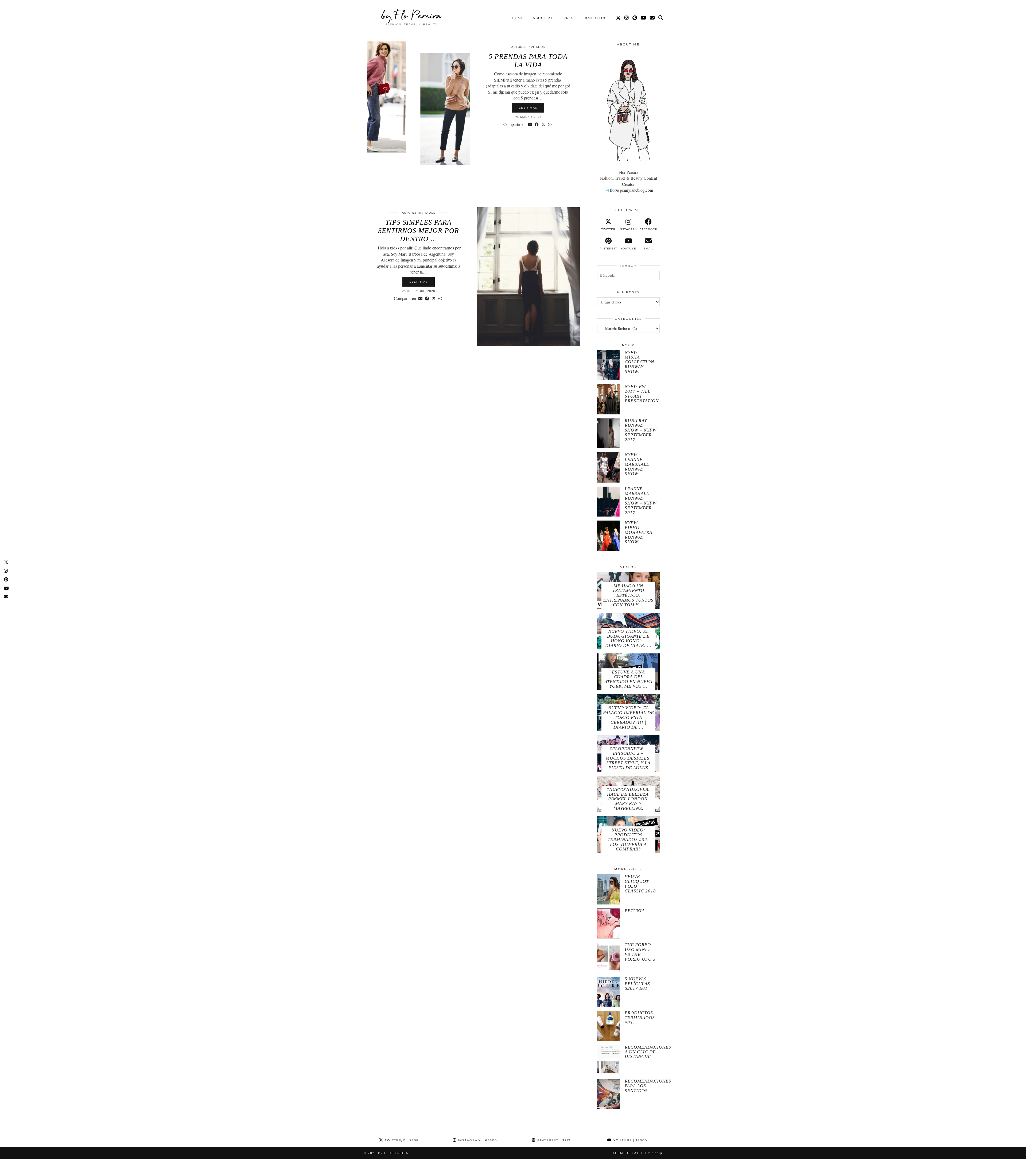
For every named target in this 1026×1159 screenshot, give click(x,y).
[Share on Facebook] (536, 124)
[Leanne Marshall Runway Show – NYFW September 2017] (608, 502)
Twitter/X (401, 1140)
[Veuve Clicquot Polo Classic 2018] (608, 889)
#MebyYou (596, 18)
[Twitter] (618, 18)
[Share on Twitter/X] (543, 124)
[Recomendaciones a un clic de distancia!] (608, 1060)
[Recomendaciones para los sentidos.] (608, 1094)
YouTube (629, 1140)
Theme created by (637, 1153)
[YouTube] (644, 18)
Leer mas (528, 107)
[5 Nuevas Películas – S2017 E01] (608, 992)
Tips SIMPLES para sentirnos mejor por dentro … (418, 230)
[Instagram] (626, 18)
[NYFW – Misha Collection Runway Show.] (608, 365)
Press (569, 18)
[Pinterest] (635, 18)
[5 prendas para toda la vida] (418, 110)
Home (518, 18)
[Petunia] (608, 923)
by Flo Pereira (411, 15)
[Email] (652, 18)
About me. (543, 18)
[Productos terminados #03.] (608, 1026)
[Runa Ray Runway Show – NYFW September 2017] (608, 433)
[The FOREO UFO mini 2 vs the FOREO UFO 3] (608, 957)
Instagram (477, 1140)
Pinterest (553, 1140)
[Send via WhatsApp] (550, 124)
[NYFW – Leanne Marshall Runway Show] (608, 467)
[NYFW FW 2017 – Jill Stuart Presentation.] (608, 399)
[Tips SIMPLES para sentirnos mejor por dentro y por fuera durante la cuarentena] (528, 276)
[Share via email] (530, 124)
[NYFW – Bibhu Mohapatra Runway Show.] (608, 536)
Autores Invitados (528, 47)
